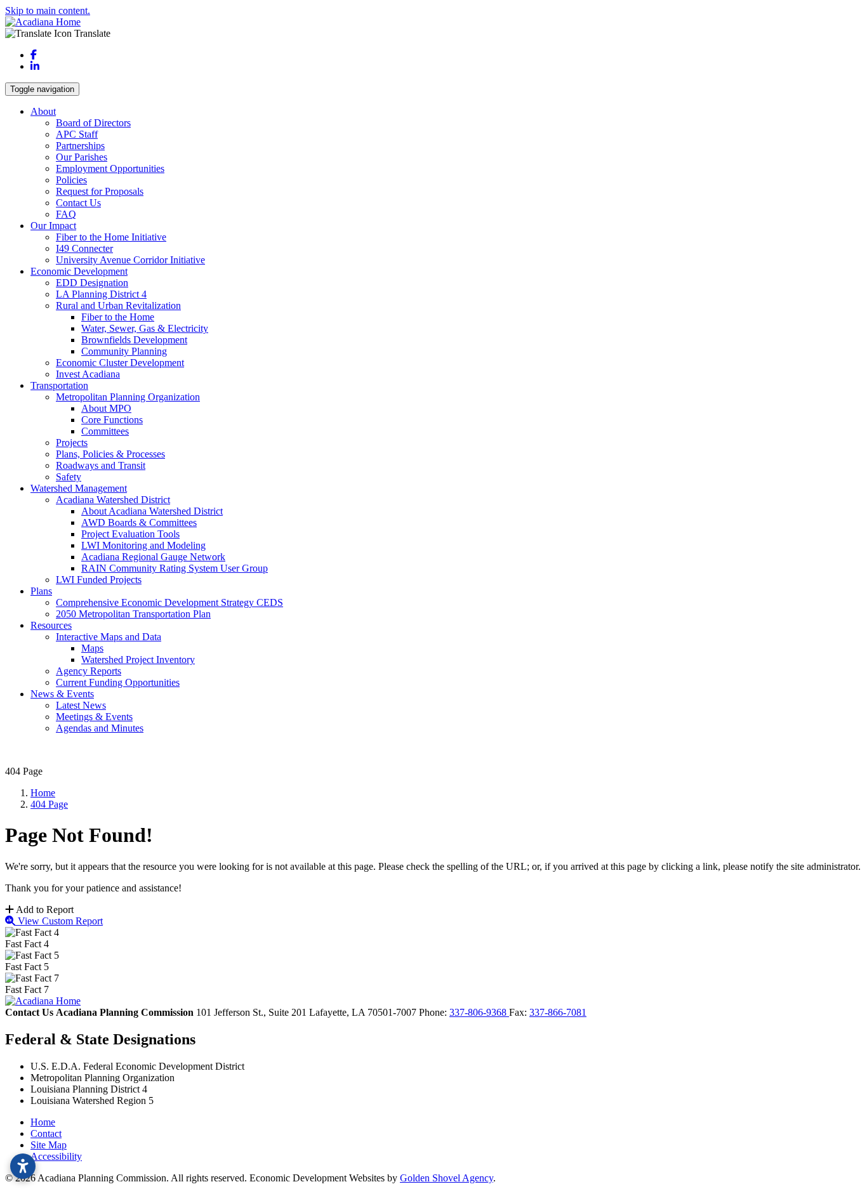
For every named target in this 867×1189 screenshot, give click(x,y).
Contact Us (78, 202)
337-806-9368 (479, 1012)
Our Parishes (81, 157)
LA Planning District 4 (101, 294)
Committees (105, 431)
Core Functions (112, 419)
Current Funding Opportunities (118, 682)
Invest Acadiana (88, 374)
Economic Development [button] (79, 271)
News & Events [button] (62, 693)
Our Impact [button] (53, 225)
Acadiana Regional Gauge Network (153, 556)
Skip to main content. (47, 10)
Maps (92, 648)
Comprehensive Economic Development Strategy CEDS (169, 602)
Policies (71, 179)
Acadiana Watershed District (113, 499)
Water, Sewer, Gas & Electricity (144, 328)
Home (42, 1122)
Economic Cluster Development (120, 362)
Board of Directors (93, 122)
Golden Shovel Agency (446, 1178)
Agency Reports (88, 671)
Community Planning (124, 351)
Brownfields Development (134, 339)
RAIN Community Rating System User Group (174, 568)
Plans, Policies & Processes (110, 454)
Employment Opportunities (110, 168)
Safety (68, 476)
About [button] (43, 111)
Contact (46, 1133)
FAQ (66, 214)
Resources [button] (51, 625)
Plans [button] (41, 591)
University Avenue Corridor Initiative (130, 259)
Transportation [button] (59, 385)
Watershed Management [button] (78, 488)
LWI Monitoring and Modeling (143, 545)
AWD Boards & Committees (139, 522)
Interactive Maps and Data (108, 636)
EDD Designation (92, 282)
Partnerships (80, 145)
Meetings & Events (94, 716)
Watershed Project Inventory (138, 659)
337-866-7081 (557, 1012)
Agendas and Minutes (99, 728)
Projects (72, 442)
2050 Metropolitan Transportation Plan (133, 613)
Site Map (48, 1145)
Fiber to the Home (117, 317)
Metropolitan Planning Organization (128, 396)
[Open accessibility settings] (23, 1166)
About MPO (106, 408)
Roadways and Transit (100, 465)
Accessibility (56, 1156)
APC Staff (77, 134)
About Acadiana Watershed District (152, 511)
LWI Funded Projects (99, 579)
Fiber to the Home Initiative (111, 237)
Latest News (81, 705)
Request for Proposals (99, 191)
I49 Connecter (84, 248)
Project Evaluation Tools (130, 534)
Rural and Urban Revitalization (118, 305)
